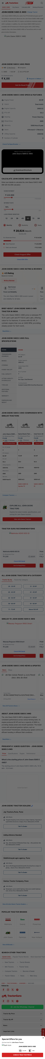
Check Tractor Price (22, 1055)
